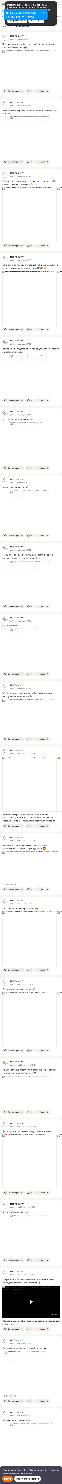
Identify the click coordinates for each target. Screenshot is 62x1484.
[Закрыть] (43, 13)
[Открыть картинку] (29, 214)
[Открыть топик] (31, 46)
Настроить (36, 20)
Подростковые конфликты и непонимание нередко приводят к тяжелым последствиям (31, 1321)
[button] (13, 91)
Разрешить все (17, 20)
